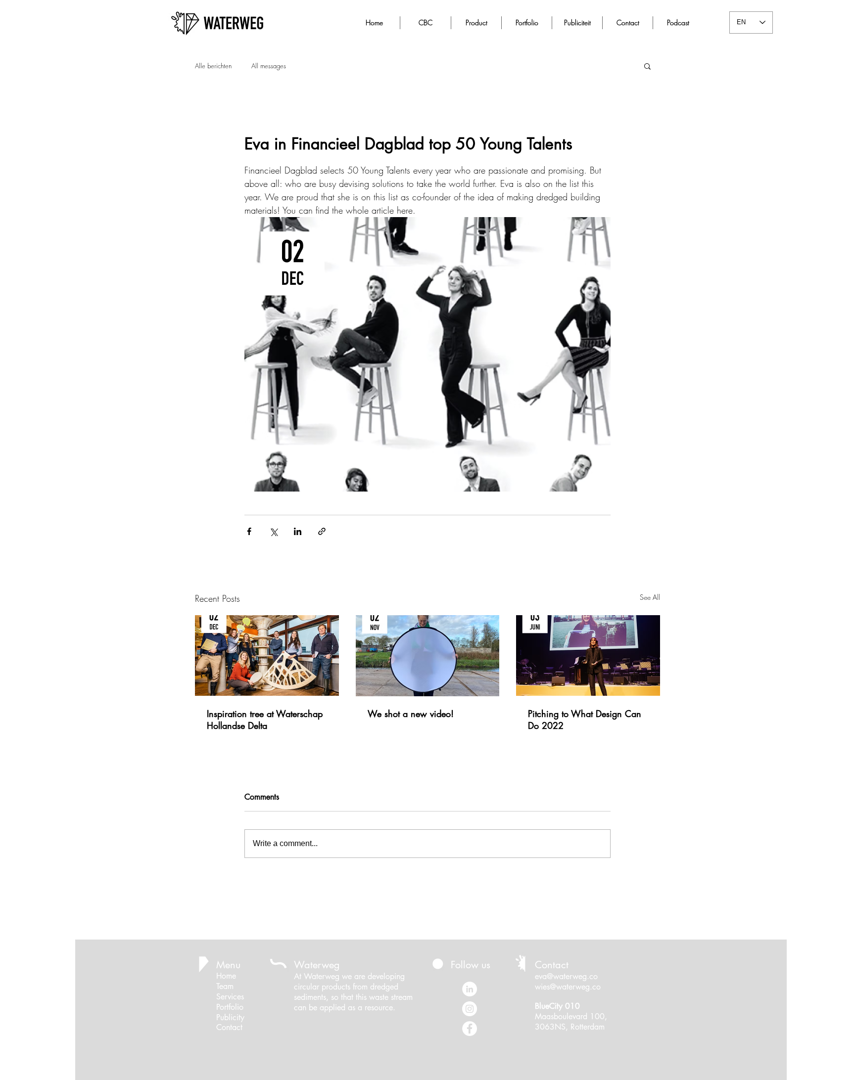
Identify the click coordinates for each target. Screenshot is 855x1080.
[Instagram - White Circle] (469, 1008)
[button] (647, 66)
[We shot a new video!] (428, 655)
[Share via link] (322, 531)
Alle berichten (213, 66)
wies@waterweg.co (568, 987)
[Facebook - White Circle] (469, 1028)
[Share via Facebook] (249, 531)
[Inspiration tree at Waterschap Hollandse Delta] (267, 655)
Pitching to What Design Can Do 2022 (584, 719)
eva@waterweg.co (566, 976)
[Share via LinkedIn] (297, 531)
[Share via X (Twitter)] (273, 531)
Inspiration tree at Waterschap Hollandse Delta (265, 719)
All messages (268, 66)
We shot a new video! (411, 714)
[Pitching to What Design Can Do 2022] (588, 655)
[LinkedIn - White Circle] (469, 989)
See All (650, 597)
